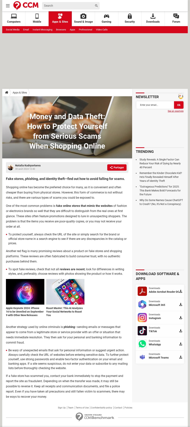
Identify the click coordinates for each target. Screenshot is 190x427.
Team (70, 407)
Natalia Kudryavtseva (28, 165)
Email (26, 29)
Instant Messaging (42, 29)
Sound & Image (83, 21)
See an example (176, 111)
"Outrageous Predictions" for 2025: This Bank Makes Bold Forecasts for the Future (160, 190)
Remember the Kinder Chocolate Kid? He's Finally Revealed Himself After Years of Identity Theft (161, 177)
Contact (118, 407)
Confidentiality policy (101, 407)
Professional (85, 29)
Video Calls (102, 29)
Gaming (106, 21)
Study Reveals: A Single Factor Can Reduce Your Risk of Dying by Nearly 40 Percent (160, 163)
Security (130, 21)
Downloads (153, 21)
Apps (72, 29)
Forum (176, 21)
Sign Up (62, 407)
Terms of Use (82, 407)
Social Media (12, 29)
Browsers (61, 29)
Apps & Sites (60, 21)
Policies (128, 407)
